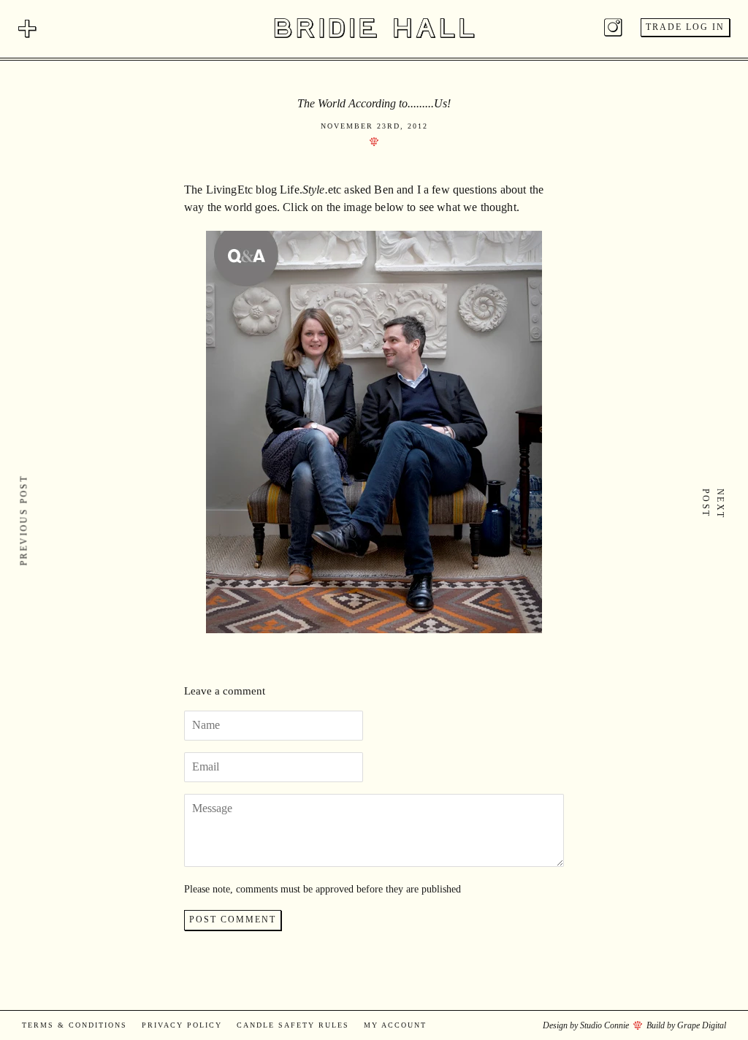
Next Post (713, 504)
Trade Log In (685, 27)
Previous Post (24, 520)
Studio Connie (604, 1025)
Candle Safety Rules (293, 1025)
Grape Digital (701, 1025)
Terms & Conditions (74, 1025)
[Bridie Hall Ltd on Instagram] (613, 30)
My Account (395, 1025)
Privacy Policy (182, 1025)
